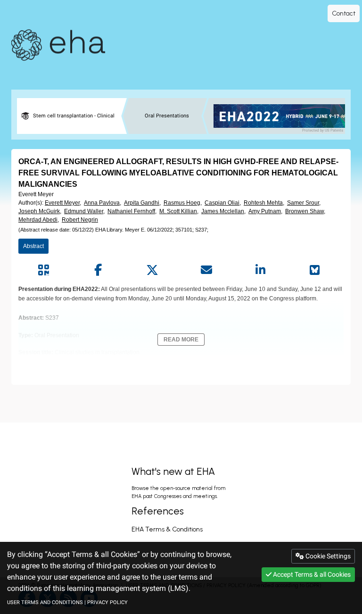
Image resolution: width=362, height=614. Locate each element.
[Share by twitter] (152, 270)
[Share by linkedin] (260, 270)
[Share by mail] (206, 270)
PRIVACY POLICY (107, 602)
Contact (343, 13)
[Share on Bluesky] (314, 270)
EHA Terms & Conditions (167, 529)
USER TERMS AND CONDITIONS (45, 602)
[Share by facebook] (98, 270)
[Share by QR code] (43, 270)
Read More (181, 339)
